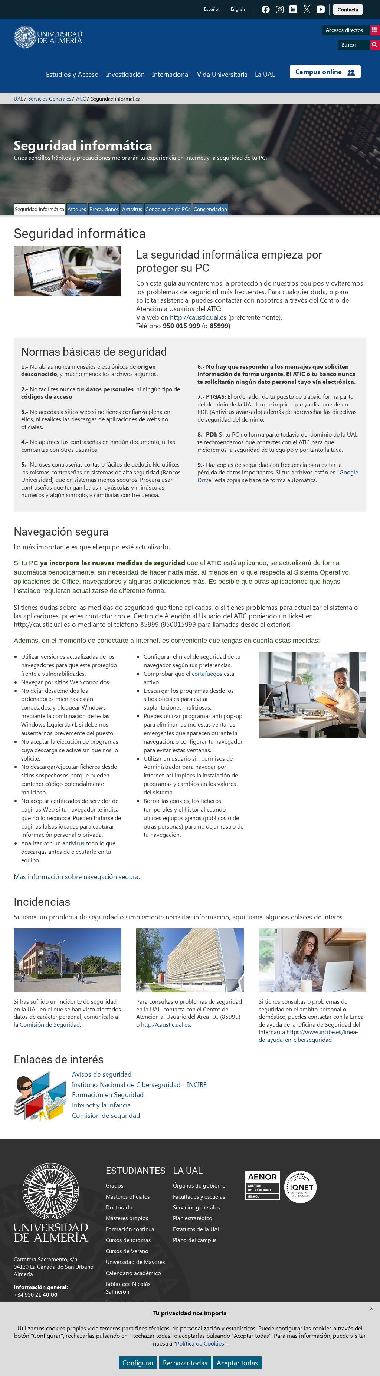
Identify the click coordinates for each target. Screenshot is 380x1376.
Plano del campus (194, 1240)
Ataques (77, 209)
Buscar (348, 44)
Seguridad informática (39, 209)
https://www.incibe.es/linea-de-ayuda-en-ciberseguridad (308, 1035)
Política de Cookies (200, 1343)
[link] (348, 8)
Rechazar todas (185, 1362)
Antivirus (132, 209)
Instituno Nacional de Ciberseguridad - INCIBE (139, 1084)
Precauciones (104, 209)
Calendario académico (133, 1273)
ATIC (81, 98)
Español (211, 9)
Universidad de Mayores (135, 1261)
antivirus (74, 843)
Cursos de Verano (127, 1251)
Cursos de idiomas (128, 1240)
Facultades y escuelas (199, 1196)
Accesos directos (344, 29)
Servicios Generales (49, 98)
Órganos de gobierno (199, 1185)
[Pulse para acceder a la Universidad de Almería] (51, 1201)
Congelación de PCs (167, 209)
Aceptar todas (237, 1362)
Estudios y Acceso (72, 74)
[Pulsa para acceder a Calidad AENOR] (281, 1187)
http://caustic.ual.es (198, 317)
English (238, 9)
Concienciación (210, 209)
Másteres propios (127, 1218)
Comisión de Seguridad (50, 1024)
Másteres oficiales (128, 1196)
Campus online (319, 71)
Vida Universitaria (222, 74)
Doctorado (119, 1207)
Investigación (125, 74)
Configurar (138, 1362)
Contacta (348, 9)
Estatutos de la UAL (196, 1229)
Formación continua (130, 1229)
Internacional (171, 74)
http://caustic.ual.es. (166, 1024)
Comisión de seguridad (106, 1115)
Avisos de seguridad (102, 1074)
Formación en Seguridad (108, 1094)
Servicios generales (196, 1207)
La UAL (265, 74)
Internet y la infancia (101, 1104)
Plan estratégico (192, 1218)
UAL (18, 98)
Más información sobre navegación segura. (77, 876)
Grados (114, 1185)
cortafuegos (208, 673)
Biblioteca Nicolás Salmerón (128, 1287)
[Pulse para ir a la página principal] (48, 37)
